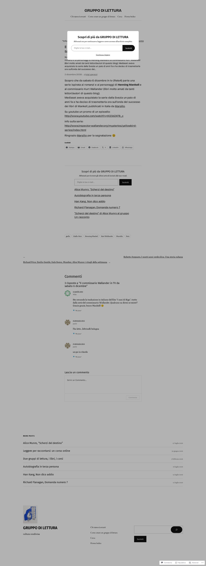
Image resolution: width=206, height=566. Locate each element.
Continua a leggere (103, 54)
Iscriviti (128, 48)
